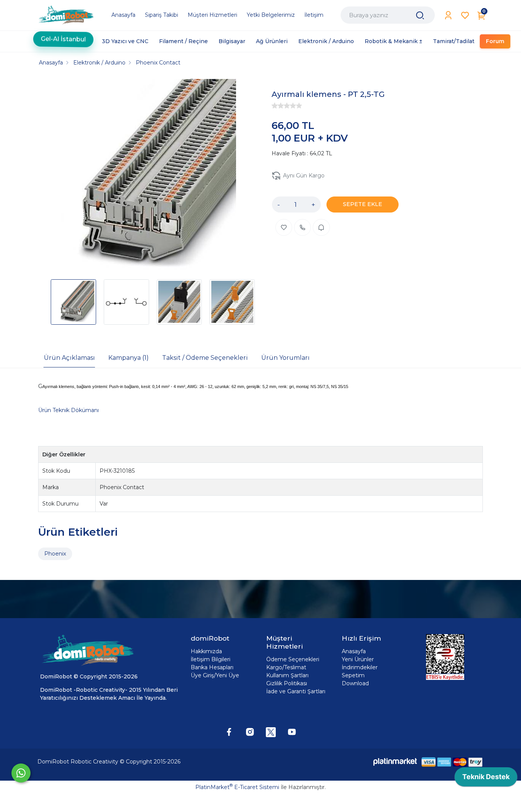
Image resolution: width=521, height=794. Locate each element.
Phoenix (55, 553)
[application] (486, 778)
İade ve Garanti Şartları (295, 691)
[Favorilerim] (465, 15)
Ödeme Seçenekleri (292, 659)
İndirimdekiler (360, 667)
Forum (495, 41)
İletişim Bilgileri (210, 659)
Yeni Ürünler (358, 659)
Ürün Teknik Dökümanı (68, 410)
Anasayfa (354, 651)
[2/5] (278, 106)
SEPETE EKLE (362, 204)
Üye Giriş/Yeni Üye (215, 675)
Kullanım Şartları (287, 675)
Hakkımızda (206, 651)
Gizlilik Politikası (286, 683)
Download (355, 683)
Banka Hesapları (212, 667)
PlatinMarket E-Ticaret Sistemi (237, 787)
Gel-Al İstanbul (63, 37)
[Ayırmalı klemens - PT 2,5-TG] (140, 175)
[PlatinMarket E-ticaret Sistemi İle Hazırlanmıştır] (395, 762)
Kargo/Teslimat (286, 667)
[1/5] (275, 106)
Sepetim (353, 675)
